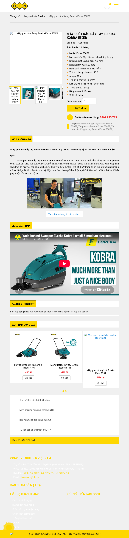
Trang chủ (15, 16)
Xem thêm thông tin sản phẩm (63, 214)
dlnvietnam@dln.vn (29, 477)
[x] (116, 5)
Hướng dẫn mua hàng (23, 505)
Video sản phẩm (21, 226)
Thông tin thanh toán (22, 518)
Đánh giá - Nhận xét (23, 304)
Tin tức (15, 522)
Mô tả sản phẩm (21, 139)
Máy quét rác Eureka (34, 16)
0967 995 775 (108, 117)
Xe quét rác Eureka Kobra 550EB (94, 126)
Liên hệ (15, 527)
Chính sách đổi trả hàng (24, 514)
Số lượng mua (74, 101)
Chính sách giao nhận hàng (25, 509)
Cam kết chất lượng (22, 500)
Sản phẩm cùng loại (23, 325)
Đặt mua (80, 108)
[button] (63, 391)
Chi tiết (28, 378)
